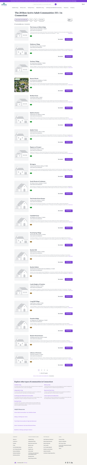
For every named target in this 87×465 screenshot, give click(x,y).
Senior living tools (47, 443)
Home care (30, 447)
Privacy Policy (61, 439)
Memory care (30, 445)
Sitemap (25, 462)
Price (36, 19)
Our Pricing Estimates (17, 449)
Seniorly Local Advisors (48, 449)
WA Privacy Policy (62, 443)
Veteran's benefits (47, 451)
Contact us (15, 441)
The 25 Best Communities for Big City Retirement (25, 421)
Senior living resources (48, 441)
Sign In (83, 4)
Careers (14, 443)
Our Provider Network (48, 447)
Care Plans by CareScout (48, 439)
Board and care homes (32, 443)
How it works (46, 445)
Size (31, 19)
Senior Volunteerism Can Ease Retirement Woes (25, 425)
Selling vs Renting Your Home (20, 416)
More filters (41, 19)
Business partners (16, 455)
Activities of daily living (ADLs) (49, 453)
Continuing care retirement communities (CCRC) (33, 454)
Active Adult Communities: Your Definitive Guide (25, 412)
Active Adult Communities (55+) (21, 19)
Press (14, 445)
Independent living (31, 441)
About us (14, 439)
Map (71, 19)
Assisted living (31, 439)
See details (60, 39)
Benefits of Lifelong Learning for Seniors (23, 429)
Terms (60, 448)
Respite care (30, 449)
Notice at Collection (62, 441)
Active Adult (30, 451)
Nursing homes (31, 456)
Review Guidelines (16, 451)
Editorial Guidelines (16, 453)
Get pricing (68, 39)
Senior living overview (32, 458)
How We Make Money (17, 447)
